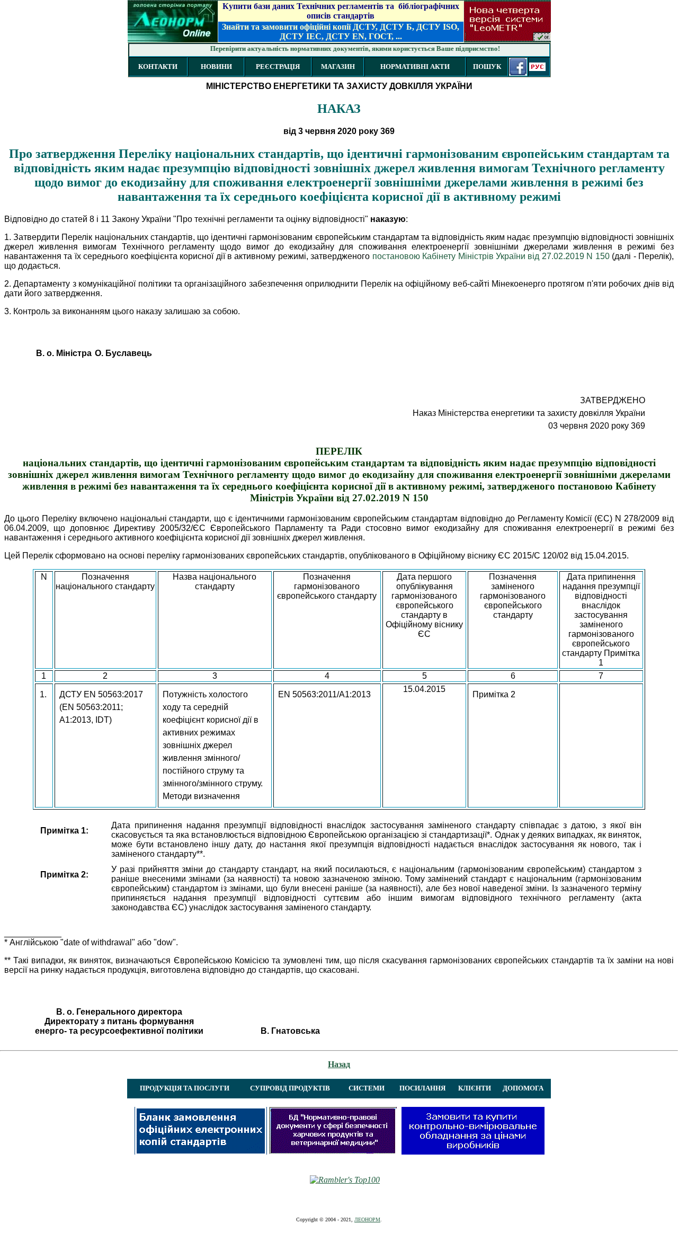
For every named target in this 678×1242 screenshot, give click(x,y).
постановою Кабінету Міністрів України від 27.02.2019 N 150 (491, 256)
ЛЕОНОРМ (367, 1219)
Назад (339, 1064)
